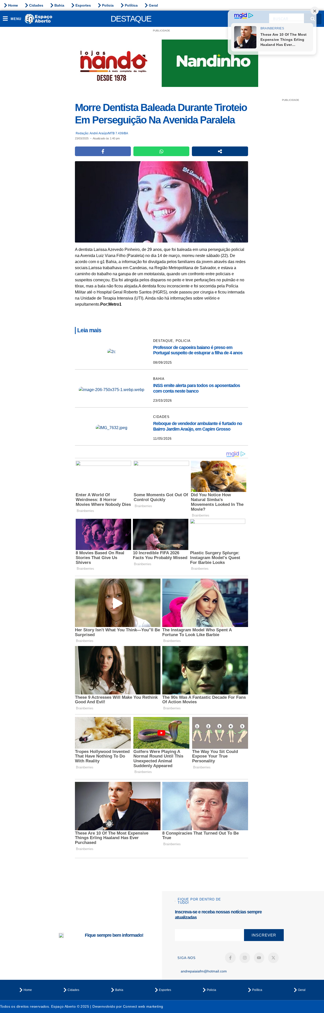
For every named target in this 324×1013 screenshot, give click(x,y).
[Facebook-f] (230, 957)
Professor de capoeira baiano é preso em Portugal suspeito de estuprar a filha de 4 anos (197, 350)
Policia (108, 5)
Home (13, 5)
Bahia (59, 5)
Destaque (131, 18)
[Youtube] (259, 957)
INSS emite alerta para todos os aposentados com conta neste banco (196, 388)
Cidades (36, 5)
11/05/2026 (162, 438)
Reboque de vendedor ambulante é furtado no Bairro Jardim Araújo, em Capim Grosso (197, 426)
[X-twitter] (273, 957)
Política (131, 5)
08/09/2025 (162, 362)
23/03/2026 (162, 400)
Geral (153, 5)
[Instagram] (244, 957)
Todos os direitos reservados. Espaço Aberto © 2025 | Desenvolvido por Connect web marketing (81, 1006)
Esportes (83, 5)
